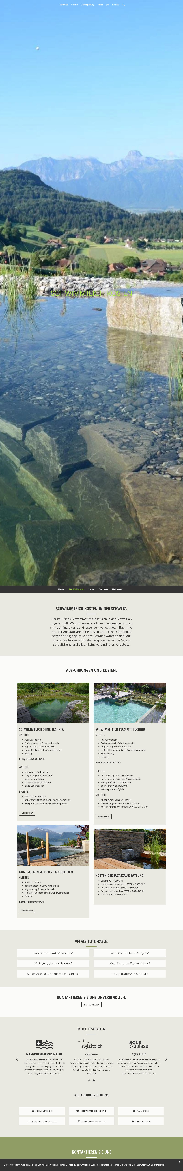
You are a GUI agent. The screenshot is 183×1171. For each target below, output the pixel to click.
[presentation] (16, 1059)
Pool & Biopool (76, 589)
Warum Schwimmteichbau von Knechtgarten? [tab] (130, 953)
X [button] (179, 1162)
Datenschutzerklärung (142, 1165)
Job (107, 4)
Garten (91, 589)
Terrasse (103, 589)
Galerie (74, 4)
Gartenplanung (87, 4)
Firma (100, 4)
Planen (61, 589)
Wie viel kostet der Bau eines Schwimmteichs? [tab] (53, 953)
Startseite (63, 4)
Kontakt (115, 4)
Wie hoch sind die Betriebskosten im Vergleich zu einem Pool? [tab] (53, 973)
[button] (89, 1080)
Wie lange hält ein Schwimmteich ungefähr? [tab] (130, 973)
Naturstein (117, 589)
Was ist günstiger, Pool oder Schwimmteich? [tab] (53, 963)
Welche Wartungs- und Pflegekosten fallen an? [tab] (130, 963)
